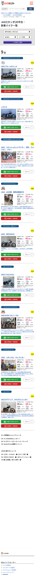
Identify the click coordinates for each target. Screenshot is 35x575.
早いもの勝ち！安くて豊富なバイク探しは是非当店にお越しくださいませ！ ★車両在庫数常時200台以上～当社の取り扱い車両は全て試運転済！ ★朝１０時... (17, 415)
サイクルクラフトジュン (10, 183)
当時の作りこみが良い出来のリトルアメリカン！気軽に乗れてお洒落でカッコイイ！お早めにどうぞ (17, 122)
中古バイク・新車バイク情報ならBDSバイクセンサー (16, 13)
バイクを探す (7, 15)
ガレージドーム (7, 266)
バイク (4, 9)
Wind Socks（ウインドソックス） (12, 58)
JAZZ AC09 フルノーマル (10, 315)
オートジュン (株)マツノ (10, 226)
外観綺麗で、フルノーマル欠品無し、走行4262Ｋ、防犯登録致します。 (17, 249)
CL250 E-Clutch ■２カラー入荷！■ (15, 454)
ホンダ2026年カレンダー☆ (11, 439)
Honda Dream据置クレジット (12, 444)
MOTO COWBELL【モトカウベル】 (12, 139)
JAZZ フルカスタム (7, 274)
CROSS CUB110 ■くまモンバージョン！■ (17, 457)
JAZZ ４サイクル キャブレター (13, 357)
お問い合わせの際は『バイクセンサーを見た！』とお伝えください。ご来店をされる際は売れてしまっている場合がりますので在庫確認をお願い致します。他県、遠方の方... (17, 331)
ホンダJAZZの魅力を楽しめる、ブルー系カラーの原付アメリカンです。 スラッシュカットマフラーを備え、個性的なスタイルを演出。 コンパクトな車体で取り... (17, 165)
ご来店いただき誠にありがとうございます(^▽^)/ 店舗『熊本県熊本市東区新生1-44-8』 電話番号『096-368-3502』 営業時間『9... (17, 289)
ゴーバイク (6, 392)
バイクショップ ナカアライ (10, 307)
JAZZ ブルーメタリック (9, 66)
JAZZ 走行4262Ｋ (8, 234)
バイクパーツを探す (9, 568)
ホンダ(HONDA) (17, 15)
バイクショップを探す (9, 570)
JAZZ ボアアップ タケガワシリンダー (14, 399)
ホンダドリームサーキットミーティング (15, 441)
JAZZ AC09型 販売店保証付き (12, 192)
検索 (30, 9)
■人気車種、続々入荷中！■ (12, 460)
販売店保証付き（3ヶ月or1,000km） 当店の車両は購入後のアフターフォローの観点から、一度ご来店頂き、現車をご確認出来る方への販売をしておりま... (17, 208)
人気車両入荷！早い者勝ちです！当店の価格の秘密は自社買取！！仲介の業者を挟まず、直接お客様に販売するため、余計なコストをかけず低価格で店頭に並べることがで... (17, 373)
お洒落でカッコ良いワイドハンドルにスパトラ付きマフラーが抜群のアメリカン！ (17, 81)
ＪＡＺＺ (4, 107)
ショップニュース (8, 572)
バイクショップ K (8, 349)
